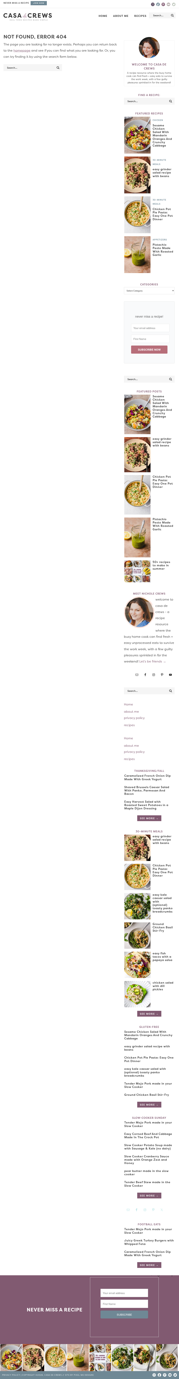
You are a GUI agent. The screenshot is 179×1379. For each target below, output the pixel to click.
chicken (158, 120)
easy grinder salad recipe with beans (162, 172)
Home (128, 704)
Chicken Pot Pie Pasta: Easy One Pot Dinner (163, 214)
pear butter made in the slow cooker (146, 1172)
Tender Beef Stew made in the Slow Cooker (147, 1183)
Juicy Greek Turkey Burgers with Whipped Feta (149, 1242)
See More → (149, 818)
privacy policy (134, 718)
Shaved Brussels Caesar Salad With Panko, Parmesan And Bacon (146, 790)
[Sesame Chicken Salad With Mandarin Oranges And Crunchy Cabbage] (11, 1358)
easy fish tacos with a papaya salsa (162, 956)
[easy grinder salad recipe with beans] (33, 1358)
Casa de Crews (27, 17)
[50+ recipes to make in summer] (100, 1358)
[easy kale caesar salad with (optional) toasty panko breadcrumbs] (122, 1358)
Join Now (38, 3)
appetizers (160, 239)
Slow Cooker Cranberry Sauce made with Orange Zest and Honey (146, 1159)
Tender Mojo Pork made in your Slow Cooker (148, 1085)
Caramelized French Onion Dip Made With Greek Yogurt (147, 777)
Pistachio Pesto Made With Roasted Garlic (163, 250)
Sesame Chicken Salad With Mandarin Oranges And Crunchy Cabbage (162, 135)
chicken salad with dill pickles (163, 986)
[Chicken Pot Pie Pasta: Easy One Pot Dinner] (55, 1358)
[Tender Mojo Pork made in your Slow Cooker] (145, 1358)
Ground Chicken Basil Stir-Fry (163, 927)
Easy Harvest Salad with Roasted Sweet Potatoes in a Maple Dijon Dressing (146, 805)
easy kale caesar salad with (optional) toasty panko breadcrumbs (163, 903)
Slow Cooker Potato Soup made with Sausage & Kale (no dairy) (148, 1146)
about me (131, 711)
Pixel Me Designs (84, 1375)
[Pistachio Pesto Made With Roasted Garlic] (78, 1358)
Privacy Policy (11, 1375)
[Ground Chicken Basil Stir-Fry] (167, 1358)
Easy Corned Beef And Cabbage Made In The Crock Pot (148, 1135)
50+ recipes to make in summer (161, 565)
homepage (21, 50)
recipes (129, 725)
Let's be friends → (152, 661)
